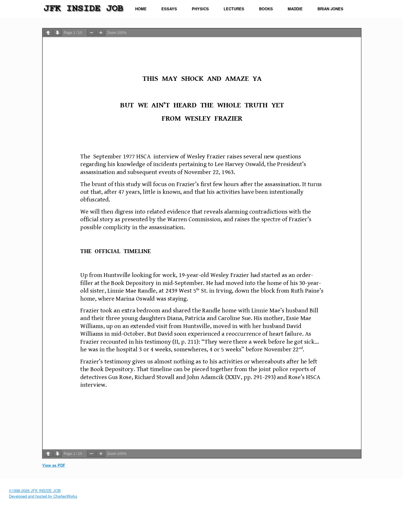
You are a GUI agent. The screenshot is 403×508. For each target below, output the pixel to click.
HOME (141, 9)
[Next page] (57, 33)
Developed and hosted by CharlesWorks (43, 496)
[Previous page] (48, 33)
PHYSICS (200, 9)
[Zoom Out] (91, 33)
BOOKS (266, 9)
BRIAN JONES (330, 9)
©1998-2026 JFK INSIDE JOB (35, 490)
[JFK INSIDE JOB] (83, 7)
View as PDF (53, 465)
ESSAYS (169, 9)
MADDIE (295, 9)
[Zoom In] (100, 33)
